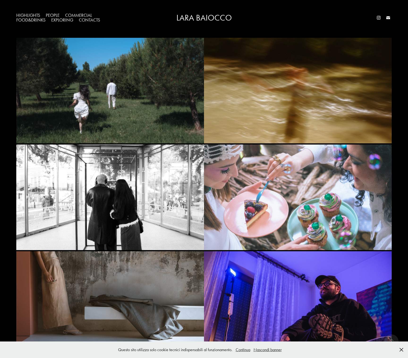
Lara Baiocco (204, 18)
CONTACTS (89, 20)
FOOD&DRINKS (31, 20)
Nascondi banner (268, 349)
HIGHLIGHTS (28, 15)
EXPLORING (62, 20)
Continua (243, 349)
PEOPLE (53, 15)
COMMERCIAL (78, 15)
